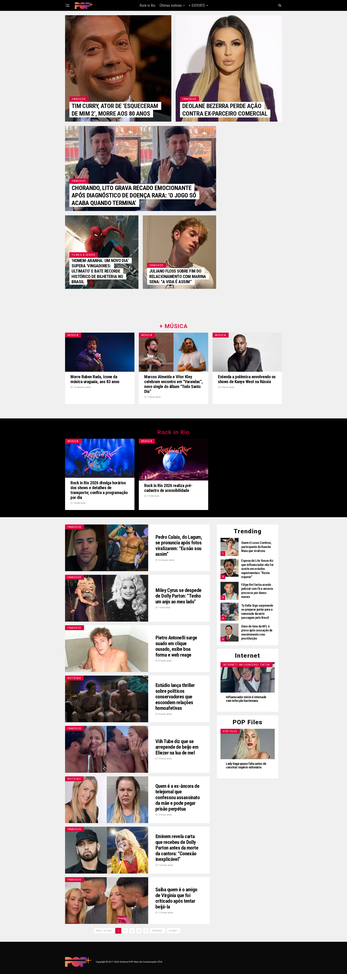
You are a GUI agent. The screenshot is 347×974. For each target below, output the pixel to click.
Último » (173, 930)
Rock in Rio (147, 5)
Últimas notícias (171, 5)
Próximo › (157, 930)
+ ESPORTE (197, 5)
